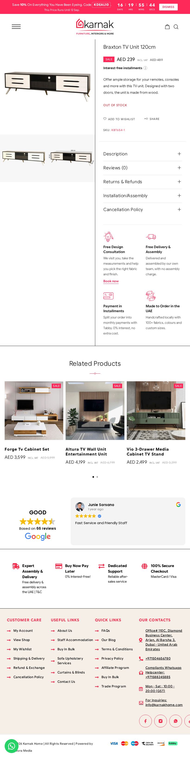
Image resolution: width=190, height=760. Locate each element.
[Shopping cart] (167, 28)
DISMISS (168, 7)
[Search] (176, 26)
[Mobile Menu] (16, 27)
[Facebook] (145, 721)
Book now (111, 281)
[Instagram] (160, 721)
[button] (93, 477)
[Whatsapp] (175, 721)
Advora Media (22, 751)
